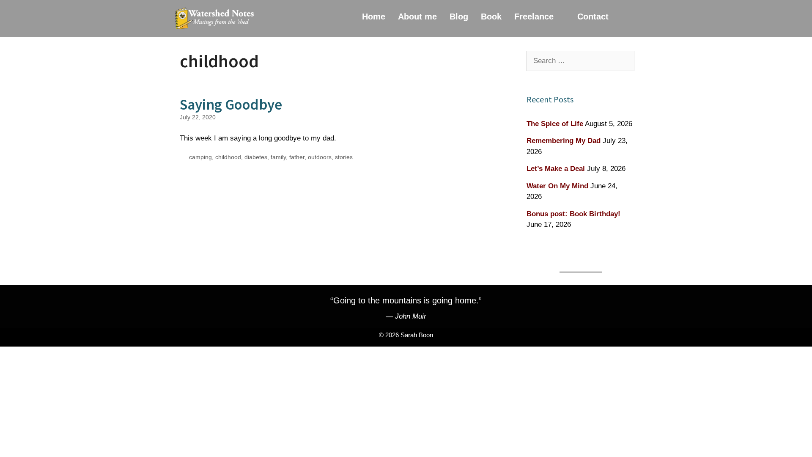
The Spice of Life (555, 124)
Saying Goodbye (231, 104)
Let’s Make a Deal (556, 169)
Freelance (534, 16)
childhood (228, 157)
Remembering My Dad (564, 141)
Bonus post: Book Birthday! (573, 214)
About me (417, 16)
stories (344, 157)
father (296, 157)
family (278, 157)
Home (373, 16)
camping (200, 157)
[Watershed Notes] (216, 18)
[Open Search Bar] (627, 16)
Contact (593, 16)
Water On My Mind (557, 186)
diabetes (255, 157)
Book (491, 16)
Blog (459, 16)
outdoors (320, 157)
